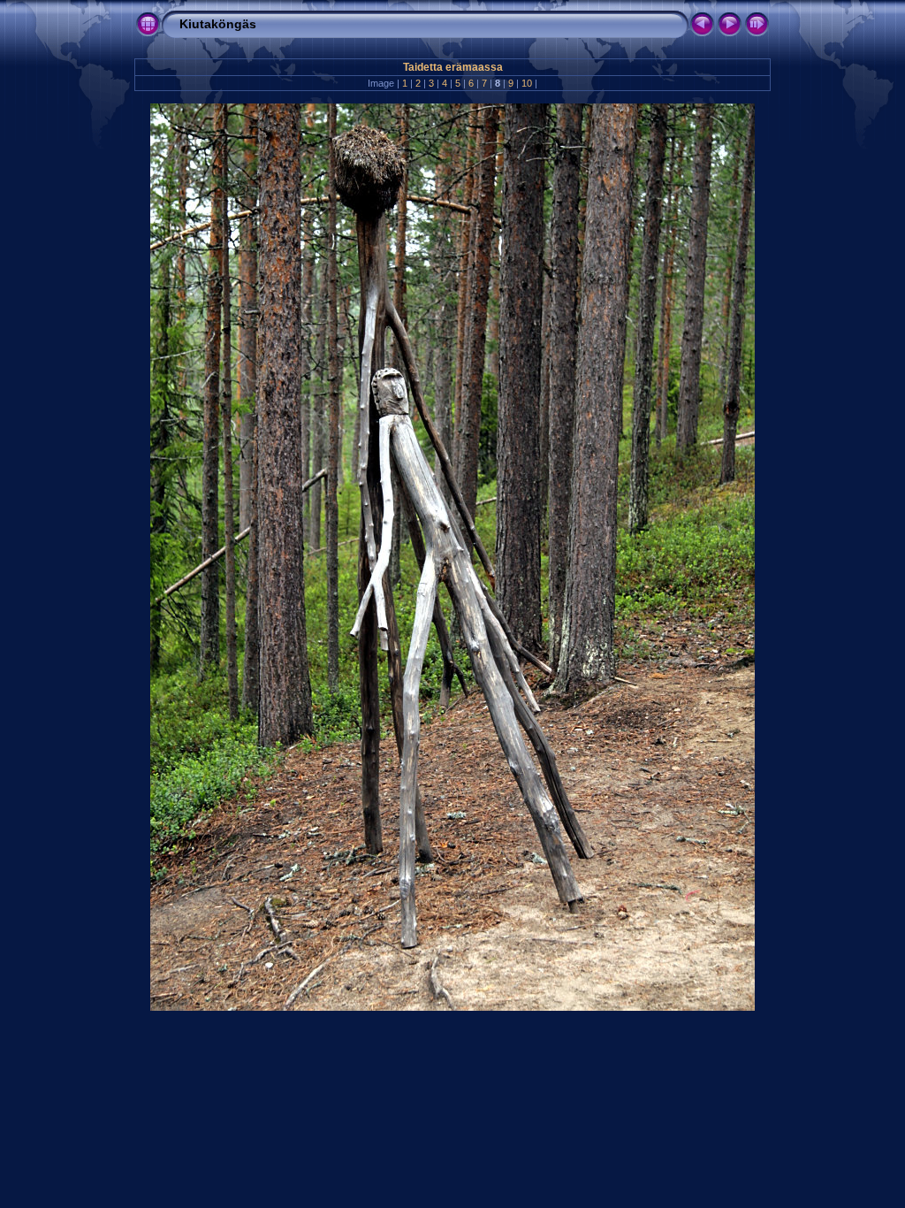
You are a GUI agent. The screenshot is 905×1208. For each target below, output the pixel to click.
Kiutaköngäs (217, 24)
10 (527, 83)
